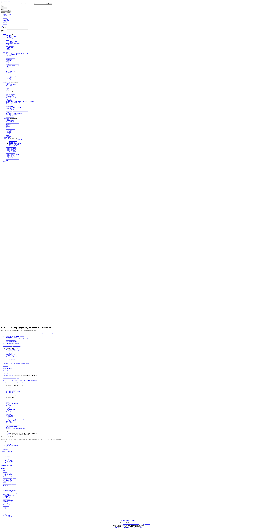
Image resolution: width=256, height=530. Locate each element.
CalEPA (7, 160)
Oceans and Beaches (10, 103)
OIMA (4, 470)
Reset (2, 9)
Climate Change (9, 59)
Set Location (49, 3)
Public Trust (8, 131)
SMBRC (8, 434)
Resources (3, 468)
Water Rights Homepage (11, 340)
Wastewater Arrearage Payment (9, 484)
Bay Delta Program (10, 120)
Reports (7, 135)
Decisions (8, 127)
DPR (128, 527)
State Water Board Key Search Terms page (12, 346)
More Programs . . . (10, 80)
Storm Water (8, 78)
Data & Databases (7, 473)
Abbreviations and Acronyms (9, 490)
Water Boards (6, 138)
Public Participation (10, 50)
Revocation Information (11, 133)
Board (4, 34)
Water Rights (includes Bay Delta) (13, 425)
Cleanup (7, 404)
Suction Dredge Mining (11, 420)
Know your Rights (7, 460)
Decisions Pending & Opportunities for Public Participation (11, 492)
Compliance (8, 86)
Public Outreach (9, 416)
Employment (6, 494)
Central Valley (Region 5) (11, 354)
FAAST (5, 475)
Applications (8, 124)
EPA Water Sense (7, 444)
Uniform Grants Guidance (9, 462)
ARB (119, 527)
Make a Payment (7, 459)
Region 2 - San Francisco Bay (12, 148)
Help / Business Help (8, 461)
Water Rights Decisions (11, 390)
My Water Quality (9, 157)
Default (2, 6)
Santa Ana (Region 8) (10, 357)
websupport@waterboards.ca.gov (47, 332)
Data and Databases (7, 370)
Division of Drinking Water (14, 142)
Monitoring (8, 414)
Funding (7, 410)
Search (4, 161)
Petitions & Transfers (10, 129)
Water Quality (6, 91)
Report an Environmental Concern (10, 445)
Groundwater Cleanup (10, 96)
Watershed (8, 427)
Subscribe (5, 22)
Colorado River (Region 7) (11, 356)
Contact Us (5, 21)
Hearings (8, 126)
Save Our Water (6, 446)
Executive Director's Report (12, 41)
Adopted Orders (9, 42)
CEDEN (5, 472)
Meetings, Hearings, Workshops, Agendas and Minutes (14, 382)
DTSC (131, 527)
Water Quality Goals (10, 115)
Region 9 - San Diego (10, 156)
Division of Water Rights (14, 145)
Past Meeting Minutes (10, 38)
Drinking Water (6, 82)
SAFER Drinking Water (11, 74)
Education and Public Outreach (12, 409)
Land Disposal (9, 100)
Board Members (9, 35)
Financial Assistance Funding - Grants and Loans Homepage (18, 338)
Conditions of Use (7, 504)
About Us (5, 18)
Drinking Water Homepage (11, 337)
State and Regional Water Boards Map (11, 343)
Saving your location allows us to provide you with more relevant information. (17, 3)
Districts (7, 88)
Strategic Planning (10, 46)
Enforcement (8, 66)
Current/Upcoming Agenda (11, 36)
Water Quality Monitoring (11, 114)
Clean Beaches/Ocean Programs (12, 403)
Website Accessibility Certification (128, 520)
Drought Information (7, 474)
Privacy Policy (6, 506)
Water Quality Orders (10, 388)
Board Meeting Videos (17, 380)
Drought (7, 408)
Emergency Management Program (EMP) (14, 65)
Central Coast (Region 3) (11, 351)
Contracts (8, 61)
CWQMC (8, 433)
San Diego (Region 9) (10, 359)
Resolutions (8, 387)
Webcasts (8, 49)
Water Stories (6, 20)
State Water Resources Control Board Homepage (13, 336)
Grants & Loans (6, 496)
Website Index (6, 485)
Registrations (8, 132)
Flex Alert (5, 448)
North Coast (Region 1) (11, 349)
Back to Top (5, 503)
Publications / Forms (7, 501)
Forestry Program (9, 95)
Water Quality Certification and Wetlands (14, 113)
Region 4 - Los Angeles (11, 150)
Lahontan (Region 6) (10, 355)
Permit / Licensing (10, 72)
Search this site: (4, 28)
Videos (7, 48)
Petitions (7, 40)
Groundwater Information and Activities (14, 97)
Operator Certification (10, 71)
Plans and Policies (9, 47)
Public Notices (9, 130)
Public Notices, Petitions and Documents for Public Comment (16, 363)
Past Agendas (9, 37)
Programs (5, 52)
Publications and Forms (8, 375)
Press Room (5, 366)
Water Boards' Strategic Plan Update (11, 378)
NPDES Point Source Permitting (13, 102)
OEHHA (135, 527)
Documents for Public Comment (12, 43)
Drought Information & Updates (12, 64)
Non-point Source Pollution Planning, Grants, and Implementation (20, 101)
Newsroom (5, 19)
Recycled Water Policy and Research (13, 107)
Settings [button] (5, 24)
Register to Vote (6, 449)
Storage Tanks (9, 77)
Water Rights (6, 118)
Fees (7, 125)
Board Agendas (6, 456)
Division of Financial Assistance (15, 143)
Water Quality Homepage (11, 341)
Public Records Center (8, 500)
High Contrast (3, 8)
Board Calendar (6, 380)
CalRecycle (123, 527)
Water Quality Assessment (11, 79)
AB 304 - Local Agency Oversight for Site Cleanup (17, 53)
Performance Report (7, 480)
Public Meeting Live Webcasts (30, 380)
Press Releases (9, 44)
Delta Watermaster (10, 62)
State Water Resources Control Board (14, 139)
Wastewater (8, 421)
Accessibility (6, 507)
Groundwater (8, 68)
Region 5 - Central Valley (11, 151)
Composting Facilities (10, 94)
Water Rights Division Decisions (13, 391)
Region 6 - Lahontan (10, 153)
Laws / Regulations (7, 497)
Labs (7, 89)
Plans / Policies (6, 499)
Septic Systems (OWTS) (11, 76)
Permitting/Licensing (10, 415)
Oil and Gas (8, 105)
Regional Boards (146, 524)
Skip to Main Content (5, 1)
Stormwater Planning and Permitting (13, 109)
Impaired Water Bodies (11, 413)
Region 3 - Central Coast (11, 149)
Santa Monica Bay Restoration (12, 159)
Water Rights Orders (10, 392)
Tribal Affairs (6, 482)
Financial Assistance (10, 67)
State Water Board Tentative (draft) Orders (12, 394)
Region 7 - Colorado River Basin (13, 154)
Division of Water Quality (14, 144)
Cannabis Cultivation (10, 58)
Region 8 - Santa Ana (10, 155)
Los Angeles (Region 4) (11, 353)
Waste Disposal (9, 422)
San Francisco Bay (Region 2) (12, 350)
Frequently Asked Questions (9, 495)
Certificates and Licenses (11, 84)
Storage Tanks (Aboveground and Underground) (16, 419)
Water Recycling (9, 423)
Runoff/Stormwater (10, 417)
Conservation (8, 60)
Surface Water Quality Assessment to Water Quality (17, 111)
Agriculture (8, 55)
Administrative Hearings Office (12, 54)
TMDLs (7, 112)
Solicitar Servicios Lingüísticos (9, 478)
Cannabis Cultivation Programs (12, 400)
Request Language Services (9, 476)
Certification (8, 402)
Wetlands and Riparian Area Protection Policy (15, 428)
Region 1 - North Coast (11, 147)
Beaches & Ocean (9, 56)
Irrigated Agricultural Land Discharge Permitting (16, 99)
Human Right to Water (10, 70)
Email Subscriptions (7, 368)
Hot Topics (5, 373)
